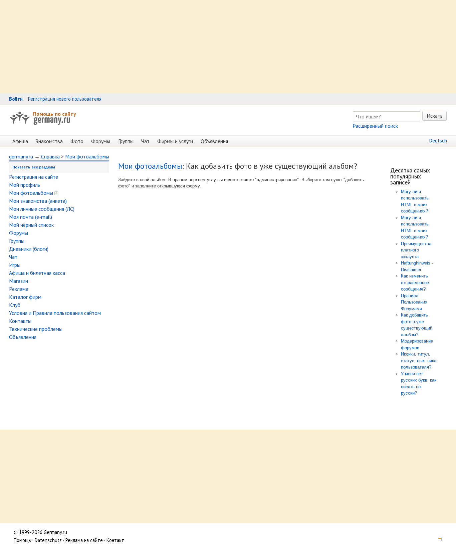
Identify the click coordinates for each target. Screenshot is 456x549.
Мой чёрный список (31, 224)
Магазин (18, 281)
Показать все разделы (33, 166)
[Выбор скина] (437, 540)
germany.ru (21, 156)
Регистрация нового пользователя (64, 99)
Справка (50, 156)
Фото (76, 141)
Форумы (100, 141)
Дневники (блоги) (28, 248)
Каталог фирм (25, 297)
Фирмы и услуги (175, 141)
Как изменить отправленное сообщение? (415, 282)
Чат (145, 141)
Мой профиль (24, 184)
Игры (14, 264)
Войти (16, 99)
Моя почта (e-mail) (30, 216)
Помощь (22, 540)
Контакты (20, 321)
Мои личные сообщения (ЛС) (41, 208)
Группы (126, 141)
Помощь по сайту (54, 113)
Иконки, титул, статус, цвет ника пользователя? (418, 361)
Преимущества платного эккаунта (416, 250)
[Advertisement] (200, 46)
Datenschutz (48, 540)
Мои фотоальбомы (87, 156)
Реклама (18, 289)
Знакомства (49, 141)
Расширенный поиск (375, 125)
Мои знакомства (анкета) (38, 200)
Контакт (115, 540)
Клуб (14, 305)
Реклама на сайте (84, 540)
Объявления (214, 141)
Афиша (20, 141)
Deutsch (438, 140)
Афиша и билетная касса (37, 272)
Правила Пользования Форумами (414, 302)
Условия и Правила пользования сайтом (55, 313)
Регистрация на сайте (33, 176)
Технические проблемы (35, 329)
